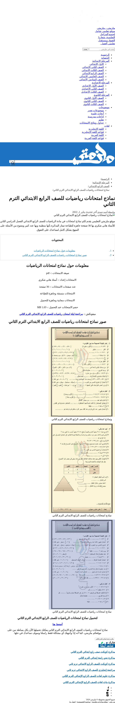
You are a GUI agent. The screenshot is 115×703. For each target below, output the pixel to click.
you (107, 693)
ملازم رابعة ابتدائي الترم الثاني (105, 639)
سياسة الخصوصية (83, 702)
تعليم (101, 119)
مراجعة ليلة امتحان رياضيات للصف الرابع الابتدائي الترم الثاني (51, 314)
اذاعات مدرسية (96, 116)
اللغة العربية (97, 135)
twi (107, 690)
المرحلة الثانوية (101, 95)
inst (107, 695)
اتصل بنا (72, 702)
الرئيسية (105, 54)
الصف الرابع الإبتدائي (93, 73)
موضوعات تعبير (96, 110)
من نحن (112, 702)
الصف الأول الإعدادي (93, 85)
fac (108, 688)
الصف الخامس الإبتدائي (91, 76)
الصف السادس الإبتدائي (91, 79)
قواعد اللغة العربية (94, 138)
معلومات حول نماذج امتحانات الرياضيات (54, 250)
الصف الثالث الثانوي (93, 104)
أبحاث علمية (97, 113)
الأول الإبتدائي (97, 64)
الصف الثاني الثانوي (94, 101)
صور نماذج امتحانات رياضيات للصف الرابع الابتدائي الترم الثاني (54, 255)
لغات (106, 125)
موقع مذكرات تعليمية (100, 702)
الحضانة (105, 57)
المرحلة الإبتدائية (100, 61)
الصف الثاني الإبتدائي (93, 67)
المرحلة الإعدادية (100, 82)
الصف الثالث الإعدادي (92, 91)
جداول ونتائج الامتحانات (92, 122)
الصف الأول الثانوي (94, 98)
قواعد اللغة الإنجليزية (93, 132)
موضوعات (104, 107)
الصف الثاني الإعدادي (93, 88)
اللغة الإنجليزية (96, 129)
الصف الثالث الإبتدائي (93, 70)
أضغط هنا (58, 624)
